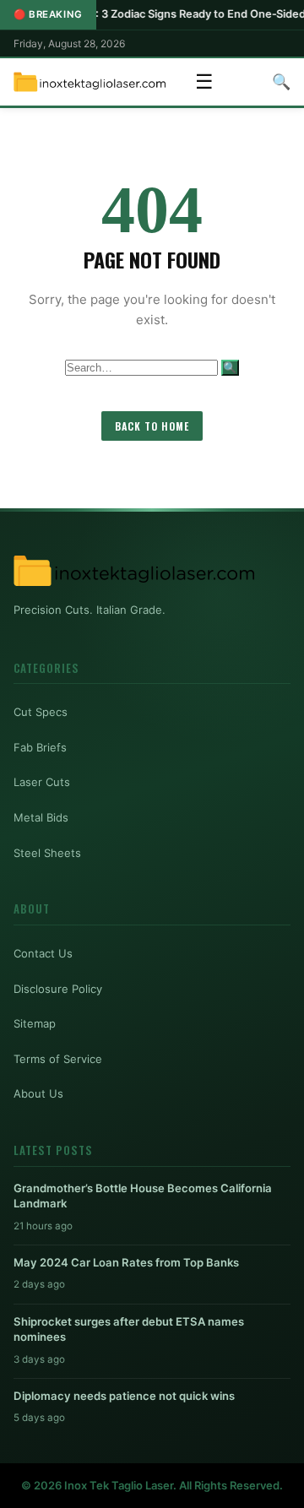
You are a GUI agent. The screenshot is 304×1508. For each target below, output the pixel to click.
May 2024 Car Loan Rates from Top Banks (126, 1262)
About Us (38, 1093)
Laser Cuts (42, 782)
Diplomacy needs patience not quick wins (124, 1395)
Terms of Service (58, 1059)
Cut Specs (41, 712)
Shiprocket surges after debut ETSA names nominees (129, 1329)
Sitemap (35, 1023)
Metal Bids (41, 817)
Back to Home (152, 426)
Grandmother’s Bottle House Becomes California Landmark (143, 1195)
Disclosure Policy (58, 988)
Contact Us (43, 953)
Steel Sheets (47, 853)
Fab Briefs (40, 747)
